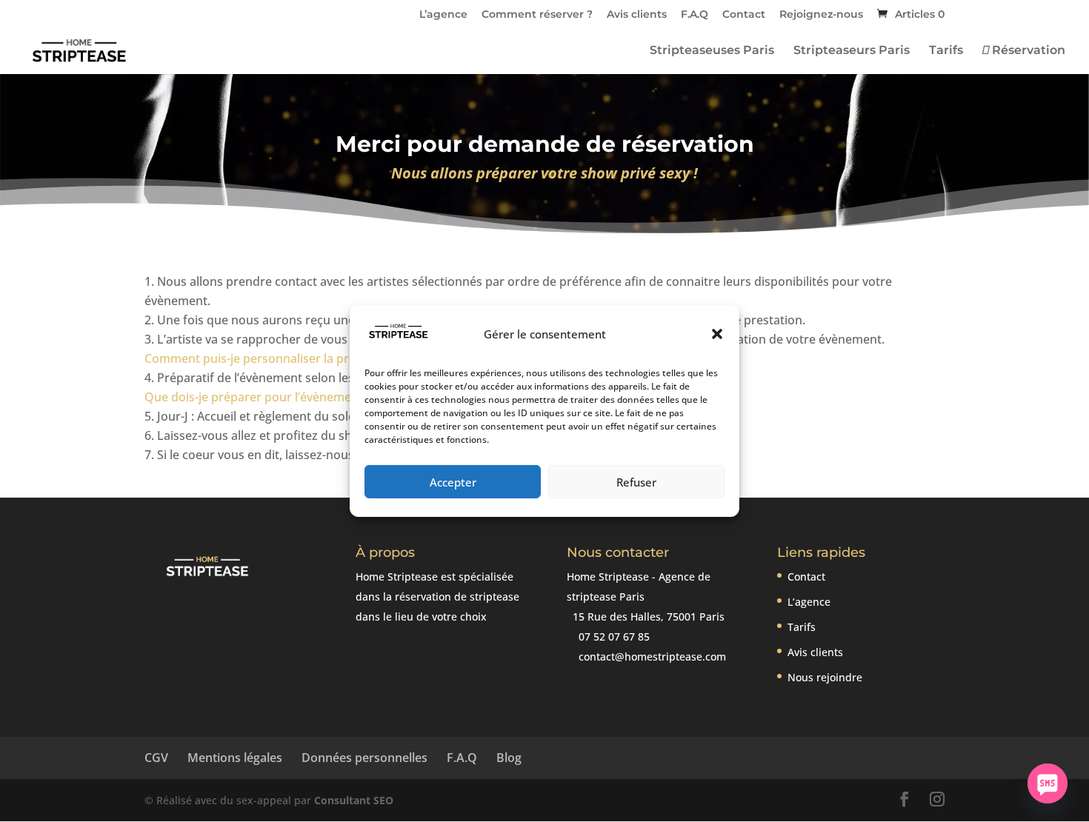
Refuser (636, 482)
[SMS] (1048, 783)
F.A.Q (694, 15)
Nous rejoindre (824, 677)
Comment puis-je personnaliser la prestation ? (273, 358)
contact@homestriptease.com (651, 656)
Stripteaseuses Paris (712, 51)
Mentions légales (234, 757)
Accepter (453, 482)
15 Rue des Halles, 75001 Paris (647, 616)
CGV (156, 757)
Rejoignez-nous (821, 15)
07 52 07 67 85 (613, 636)
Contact (743, 15)
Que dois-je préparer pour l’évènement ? (257, 397)
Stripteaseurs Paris (851, 51)
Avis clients (637, 15)
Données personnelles (364, 757)
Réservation (1027, 51)
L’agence (443, 15)
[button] (717, 334)
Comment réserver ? (537, 15)
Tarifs (946, 51)
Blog (509, 757)
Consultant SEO (353, 800)
